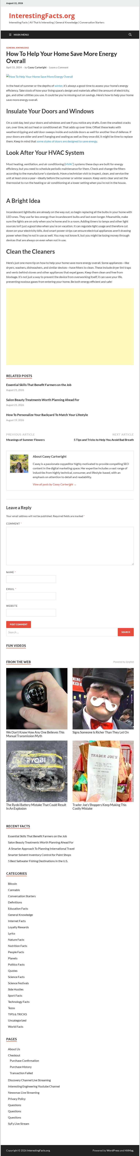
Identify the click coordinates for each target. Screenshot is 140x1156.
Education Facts (18, 908)
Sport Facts (15, 995)
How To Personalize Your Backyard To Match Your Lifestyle (47, 415)
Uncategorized (17, 1020)
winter (59, 85)
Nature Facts (16, 939)
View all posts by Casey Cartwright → (55, 484)
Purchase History (21, 1066)
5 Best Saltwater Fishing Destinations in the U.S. (38, 861)
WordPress (113, 1150)
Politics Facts (16, 964)
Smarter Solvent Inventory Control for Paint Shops (39, 854)
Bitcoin (12, 883)
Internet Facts (17, 921)
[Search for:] (70, 632)
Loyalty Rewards (18, 927)
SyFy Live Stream (18, 1123)
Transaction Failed (21, 1073)
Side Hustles (16, 989)
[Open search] (130, 35)
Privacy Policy (17, 1098)
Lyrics (11, 933)
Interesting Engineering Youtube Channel (34, 1086)
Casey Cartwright (37, 67)
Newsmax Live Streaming (23, 1092)
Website (12, 605)
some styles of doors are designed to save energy (67, 141)
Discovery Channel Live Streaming (29, 1080)
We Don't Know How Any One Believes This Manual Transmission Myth (35, 734)
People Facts (16, 952)
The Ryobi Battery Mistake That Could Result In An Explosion (36, 806)
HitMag (129, 1150)
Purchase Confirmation (24, 1060)
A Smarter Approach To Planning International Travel (41, 848)
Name (11, 572)
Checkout (14, 1055)
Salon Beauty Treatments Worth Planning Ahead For (42, 400)
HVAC (69, 164)
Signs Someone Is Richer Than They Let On (101, 732)
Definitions (15, 902)
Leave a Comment (58, 67)
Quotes (13, 970)
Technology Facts (19, 1001)
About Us (14, 1049)
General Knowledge (17, 47)
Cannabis (14, 890)
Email (11, 589)
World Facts (15, 1026)
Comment (14, 523)
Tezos (11, 1008)
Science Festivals (18, 983)
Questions (14, 1105)
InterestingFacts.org (42, 15)
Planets (13, 958)
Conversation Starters (22, 896)
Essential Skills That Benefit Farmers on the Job (38, 385)
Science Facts (16, 977)
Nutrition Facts (17, 945)
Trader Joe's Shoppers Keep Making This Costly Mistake (99, 806)
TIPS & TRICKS (17, 1014)
